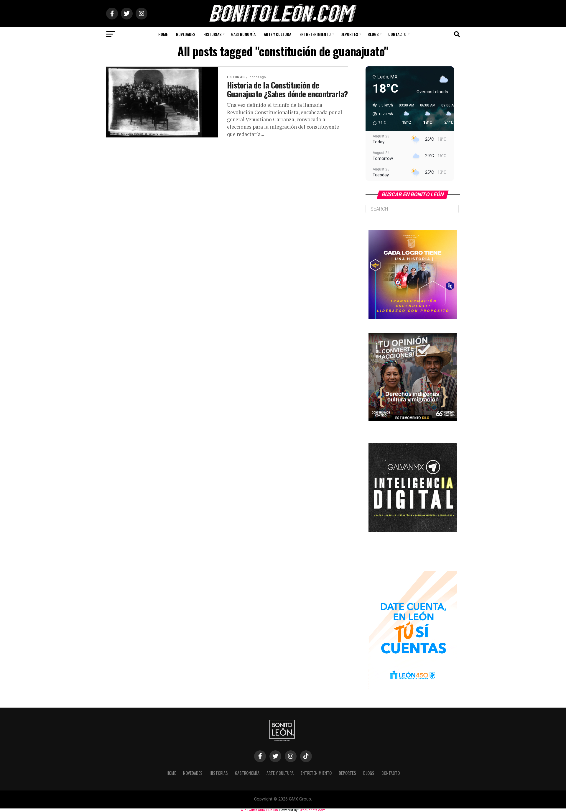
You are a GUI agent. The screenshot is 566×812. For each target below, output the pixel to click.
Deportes (349, 34)
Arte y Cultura (277, 34)
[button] (381, 114)
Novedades (185, 34)
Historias (212, 34)
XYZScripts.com (312, 810)
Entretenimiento (315, 34)
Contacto (397, 34)
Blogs (373, 34)
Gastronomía (243, 34)
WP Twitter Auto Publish (259, 810)
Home (163, 34)
